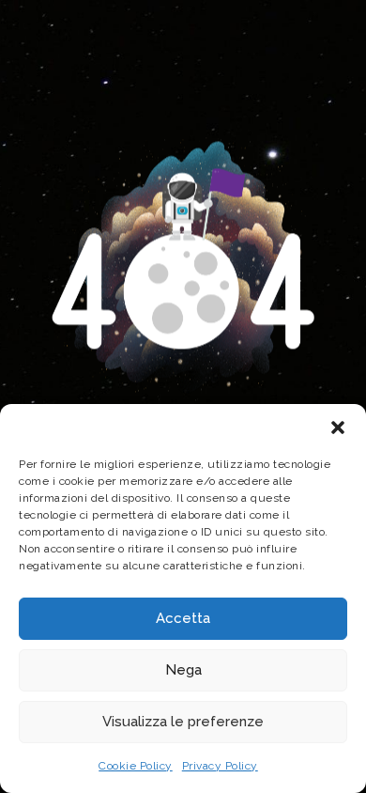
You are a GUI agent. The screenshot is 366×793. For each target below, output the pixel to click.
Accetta (183, 618)
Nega (183, 669)
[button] (337, 427)
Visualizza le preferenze (183, 721)
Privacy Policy (220, 765)
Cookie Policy (136, 765)
